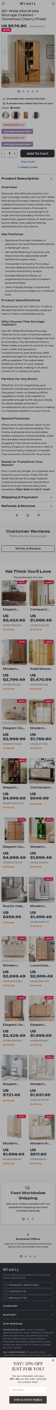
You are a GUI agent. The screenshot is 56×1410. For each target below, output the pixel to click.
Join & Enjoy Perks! (28, 1399)
